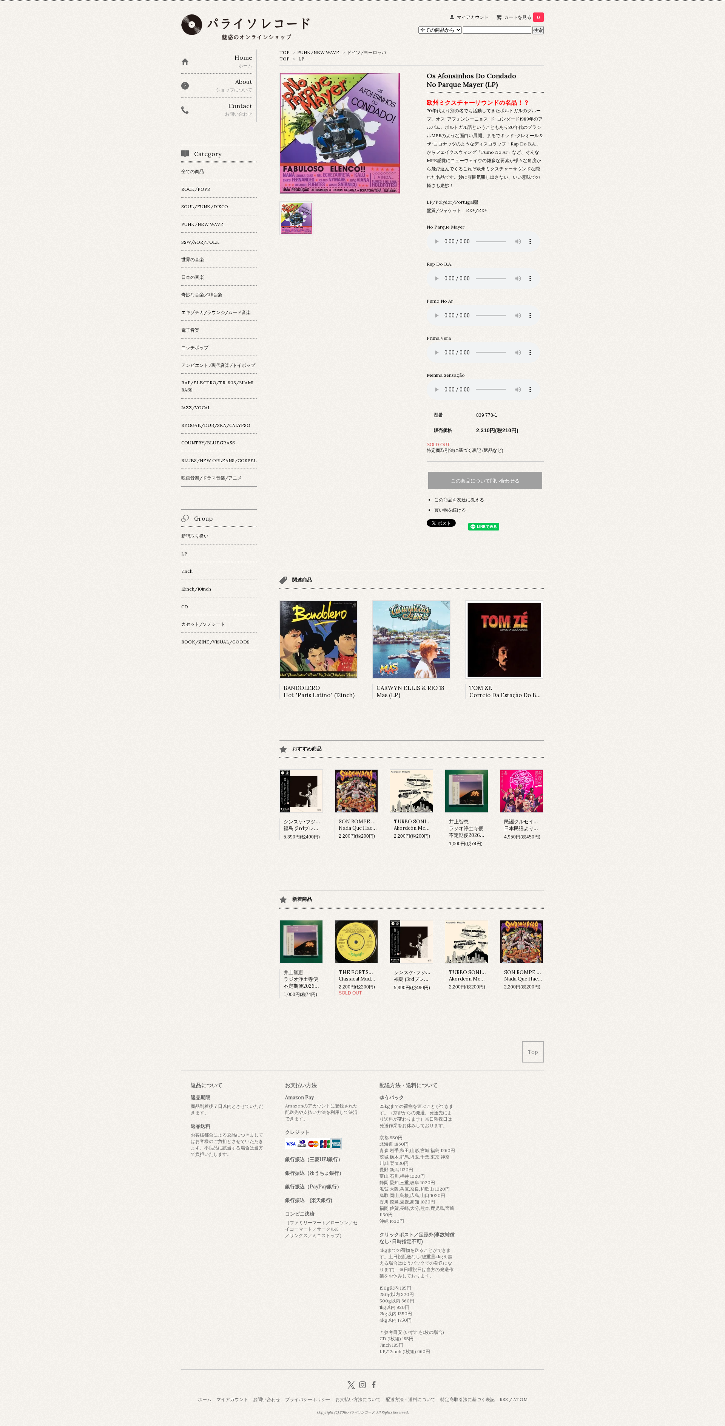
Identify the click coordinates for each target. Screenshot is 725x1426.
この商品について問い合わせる (485, 481)
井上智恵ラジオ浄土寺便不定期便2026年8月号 (473, 828)
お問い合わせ (266, 1399)
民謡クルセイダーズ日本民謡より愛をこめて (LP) (536, 825)
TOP (284, 52)
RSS (504, 1399)
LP (301, 59)
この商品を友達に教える (459, 500)
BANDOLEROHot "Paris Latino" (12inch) (319, 691)
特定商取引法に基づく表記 (467, 1399)
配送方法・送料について (410, 1399)
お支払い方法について (358, 1399)
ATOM (520, 1399)
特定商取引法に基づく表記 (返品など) (465, 450)
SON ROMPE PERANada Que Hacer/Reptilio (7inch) (377, 824)
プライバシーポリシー (307, 1399)
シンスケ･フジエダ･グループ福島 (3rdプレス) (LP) (316, 825)
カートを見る (522, 17)
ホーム (204, 1399)
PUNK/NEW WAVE (318, 52)
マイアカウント (473, 17)
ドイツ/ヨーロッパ (366, 52)
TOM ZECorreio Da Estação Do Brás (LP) (513, 691)
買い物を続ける (450, 510)
